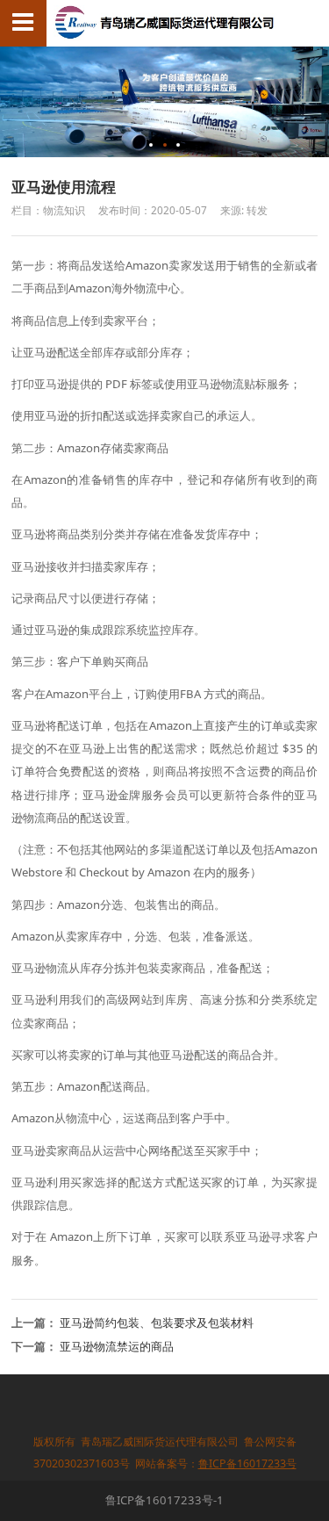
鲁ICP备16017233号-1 (164, 1500)
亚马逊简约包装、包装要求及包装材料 (157, 1322)
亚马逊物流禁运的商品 (117, 1346)
